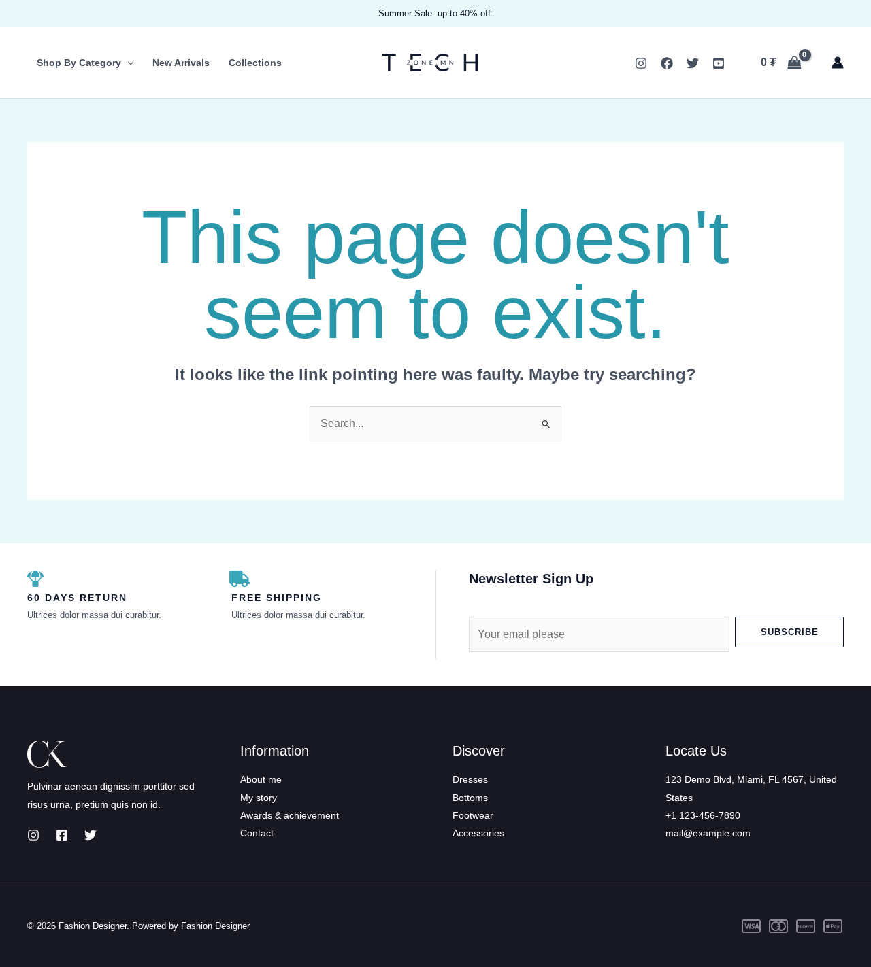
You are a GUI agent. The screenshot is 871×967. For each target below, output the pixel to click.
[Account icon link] (838, 62)
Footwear (473, 815)
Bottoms (470, 797)
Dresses (470, 779)
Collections (255, 62)
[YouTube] (718, 63)
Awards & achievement (289, 815)
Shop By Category (79, 62)
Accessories (478, 833)
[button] (127, 62)
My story (258, 797)
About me (261, 779)
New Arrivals (181, 62)
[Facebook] (667, 63)
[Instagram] (641, 63)
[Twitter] (693, 63)
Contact (257, 833)
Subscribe (790, 632)
